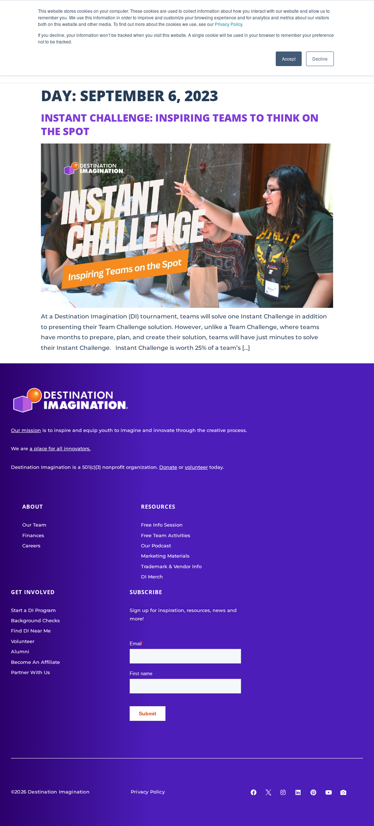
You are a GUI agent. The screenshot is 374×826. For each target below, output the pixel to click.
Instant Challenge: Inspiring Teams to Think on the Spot (179, 124)
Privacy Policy (228, 24)
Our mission (26, 430)
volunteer (196, 467)
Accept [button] (288, 59)
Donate (168, 467)
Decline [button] (320, 59)
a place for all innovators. (60, 448)
